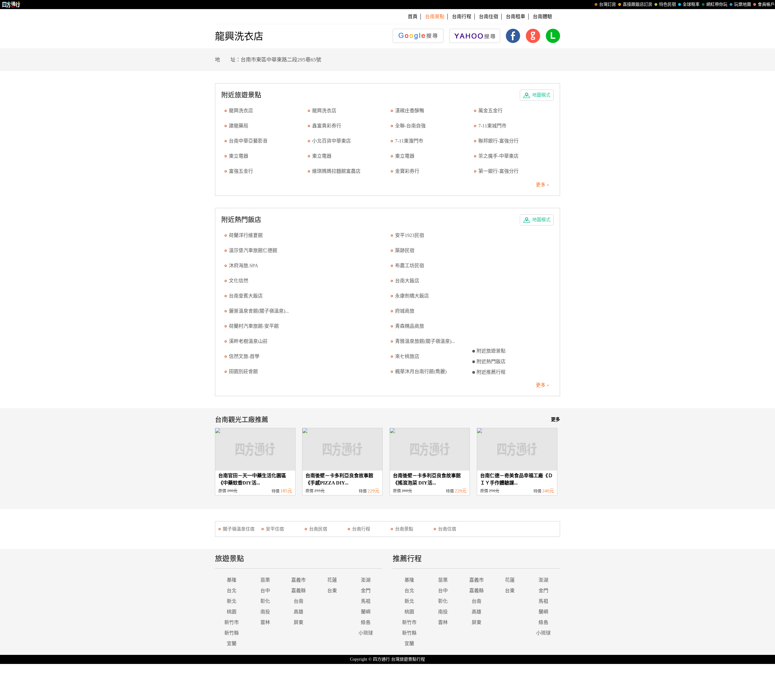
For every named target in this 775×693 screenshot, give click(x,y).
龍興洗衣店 (241, 110)
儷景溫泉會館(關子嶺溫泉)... (259, 311)
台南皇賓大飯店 (246, 295)
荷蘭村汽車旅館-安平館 (254, 326)
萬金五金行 (490, 110)
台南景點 (404, 529)
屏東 (298, 622)
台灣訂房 (607, 4)
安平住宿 (275, 529)
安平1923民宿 (409, 235)
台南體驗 (542, 16)
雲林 (265, 622)
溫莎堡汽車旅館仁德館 (253, 250)
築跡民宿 (404, 250)
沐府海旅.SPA (243, 265)
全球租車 (691, 4)
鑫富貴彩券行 (326, 125)
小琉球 (365, 633)
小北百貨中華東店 (331, 140)
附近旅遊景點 (491, 350)
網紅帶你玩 (716, 4)
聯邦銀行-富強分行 (498, 140)
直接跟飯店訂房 (637, 4)
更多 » (542, 184)
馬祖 (366, 601)
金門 (366, 590)
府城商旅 (404, 311)
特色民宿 (667, 4)
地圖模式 (541, 95)
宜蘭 (231, 643)
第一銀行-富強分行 (498, 171)
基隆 (231, 580)
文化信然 (238, 280)
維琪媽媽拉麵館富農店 (336, 171)
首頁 (412, 16)
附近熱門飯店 (491, 361)
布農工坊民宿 (409, 265)
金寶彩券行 (407, 171)
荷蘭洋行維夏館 (246, 235)
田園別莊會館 (243, 371)
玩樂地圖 (742, 4)
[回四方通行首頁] (11, 4)
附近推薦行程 (491, 372)
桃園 (231, 611)
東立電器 (238, 156)
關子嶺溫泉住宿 (239, 529)
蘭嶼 (366, 611)
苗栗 (265, 580)
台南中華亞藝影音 (248, 140)
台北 (231, 590)
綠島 (366, 622)
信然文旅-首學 (244, 356)
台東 (332, 590)
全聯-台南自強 (410, 125)
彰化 (265, 601)
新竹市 (231, 622)
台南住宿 (488, 16)
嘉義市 (298, 580)
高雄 (298, 611)
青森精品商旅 (409, 326)
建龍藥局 (238, 125)
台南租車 (515, 16)
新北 (231, 601)
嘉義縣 (298, 590)
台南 (298, 601)
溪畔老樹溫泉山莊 (248, 341)
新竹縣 (231, 633)
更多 (555, 419)
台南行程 (461, 16)
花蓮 (332, 580)
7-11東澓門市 (409, 140)
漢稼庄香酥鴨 (409, 110)
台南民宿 (318, 529)
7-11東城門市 (492, 125)
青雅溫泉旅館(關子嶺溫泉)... (425, 341)
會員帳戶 (766, 4)
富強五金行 (241, 171)
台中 (265, 590)
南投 (265, 611)
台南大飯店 (407, 280)
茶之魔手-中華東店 (498, 156)
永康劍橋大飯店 (412, 295)
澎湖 (366, 580)
